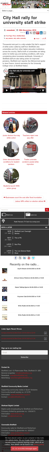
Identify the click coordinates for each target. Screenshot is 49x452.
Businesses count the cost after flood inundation (23, 197)
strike (18, 38)
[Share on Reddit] (34, 32)
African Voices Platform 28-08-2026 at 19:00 (29, 278)
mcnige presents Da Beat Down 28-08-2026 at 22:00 (18, 333)
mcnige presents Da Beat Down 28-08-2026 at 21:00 (18, 338)
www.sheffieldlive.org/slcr (20, 433)
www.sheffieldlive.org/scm (20, 394)
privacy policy (39, 444)
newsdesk (11, 30)
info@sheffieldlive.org (24, 373)
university (23, 38)
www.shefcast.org (17, 413)
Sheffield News (21, 36)
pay (7, 38)
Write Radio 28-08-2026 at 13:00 (29, 315)
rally (15, 38)
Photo (14, 36)
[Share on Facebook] (27, 32)
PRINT (37, 38)
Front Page (9, 36)
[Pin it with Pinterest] (37, 32)
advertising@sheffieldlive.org (21, 377)
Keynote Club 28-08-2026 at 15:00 (28, 296)
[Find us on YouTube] (29, 258)
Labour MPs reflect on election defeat (29, 201)
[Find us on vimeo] (33, 258)
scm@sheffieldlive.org (16, 397)
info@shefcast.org (15, 416)
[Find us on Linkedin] (24, 258)
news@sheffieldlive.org (18, 375)
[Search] (47, 209)
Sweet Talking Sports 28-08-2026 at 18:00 (29, 287)
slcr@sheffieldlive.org (16, 435)
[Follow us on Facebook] (16, 258)
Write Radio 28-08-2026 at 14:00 (29, 306)
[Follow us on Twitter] (20, 258)
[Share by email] (44, 32)
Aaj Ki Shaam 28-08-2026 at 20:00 (28, 269)
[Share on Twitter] (30, 32)
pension (10, 38)
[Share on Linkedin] (41, 32)
